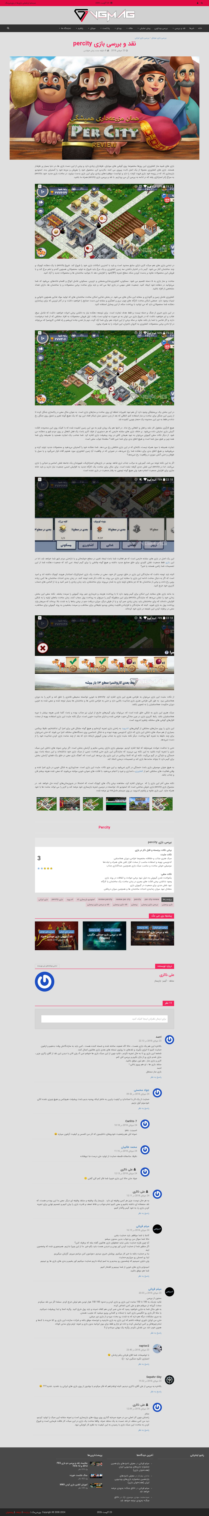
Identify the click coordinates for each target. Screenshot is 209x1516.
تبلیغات (18, 1512)
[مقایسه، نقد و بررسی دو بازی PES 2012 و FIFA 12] (96, 1464)
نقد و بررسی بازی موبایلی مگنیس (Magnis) (104, 936)
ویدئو (119, 28)
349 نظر (81, 1488)
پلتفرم (80, 28)
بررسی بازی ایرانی (142, 38)
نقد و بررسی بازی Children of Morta (152, 934)
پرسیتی (134, 904)
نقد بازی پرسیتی (120, 904)
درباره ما (26, 1512)
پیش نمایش (145, 28)
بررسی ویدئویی (161, 28)
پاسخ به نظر (156, 1077)
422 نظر (81, 1478)
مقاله (131, 28)
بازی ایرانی (43, 899)
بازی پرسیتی (167, 904)
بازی (168, 562)
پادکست (106, 28)
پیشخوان (10, 1512)
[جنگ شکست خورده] (96, 1476)
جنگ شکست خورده (79, 1475)
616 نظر (81, 1469)
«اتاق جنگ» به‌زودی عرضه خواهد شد (130, 1489)
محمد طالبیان (129, 1147)
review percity (105, 899)
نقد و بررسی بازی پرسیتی (98, 904)
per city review (152, 899)
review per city (123, 899)
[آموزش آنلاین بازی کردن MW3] (96, 1485)
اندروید (125, 728)
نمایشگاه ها (66, 28)
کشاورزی (139, 771)
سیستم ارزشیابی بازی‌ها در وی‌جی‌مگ (20, 3)
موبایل (92, 28)
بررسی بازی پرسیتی (149, 904)
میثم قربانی (142, 1226)
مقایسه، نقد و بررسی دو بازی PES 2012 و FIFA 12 (72, 1465)
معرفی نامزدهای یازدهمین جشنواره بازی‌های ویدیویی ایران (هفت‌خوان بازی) (130, 1467)
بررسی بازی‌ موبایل (158, 38)
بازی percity (57, 899)
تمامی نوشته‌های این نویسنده (47, 966)
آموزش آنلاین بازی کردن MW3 (74, 1484)
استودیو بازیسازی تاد (86, 899)
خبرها (191, 28)
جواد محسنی (141, 1090)
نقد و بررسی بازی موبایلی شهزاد (57, 936)
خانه (200, 28)
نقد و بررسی (180, 28)
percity (137, 899)
